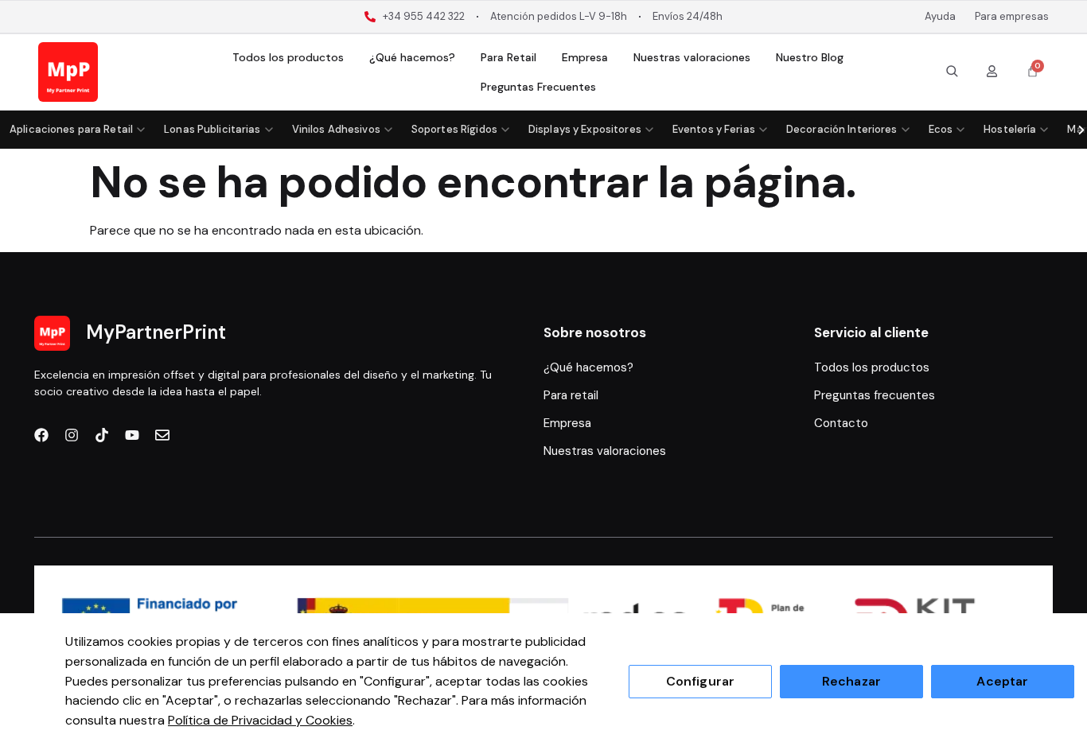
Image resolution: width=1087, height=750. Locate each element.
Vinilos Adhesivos (336, 129)
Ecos (941, 129)
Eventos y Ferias (713, 129)
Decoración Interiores (842, 129)
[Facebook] (41, 435)
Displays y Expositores (584, 129)
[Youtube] (132, 435)
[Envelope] (162, 435)
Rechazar (851, 681)
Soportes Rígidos (454, 129)
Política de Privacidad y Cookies (260, 720)
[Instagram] (71, 435)
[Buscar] (952, 71)
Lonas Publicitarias (212, 129)
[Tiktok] (102, 435)
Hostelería (1010, 129)
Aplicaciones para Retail (71, 129)
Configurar (700, 681)
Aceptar (1002, 681)
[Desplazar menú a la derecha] (1081, 130)
